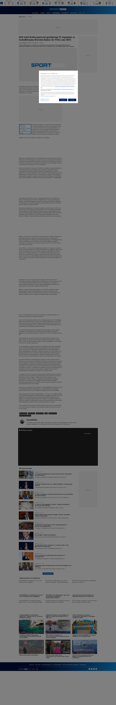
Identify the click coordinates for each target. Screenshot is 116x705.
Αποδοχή (72, 99)
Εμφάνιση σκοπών (44, 99)
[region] (58, 86)
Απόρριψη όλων (63, 99)
